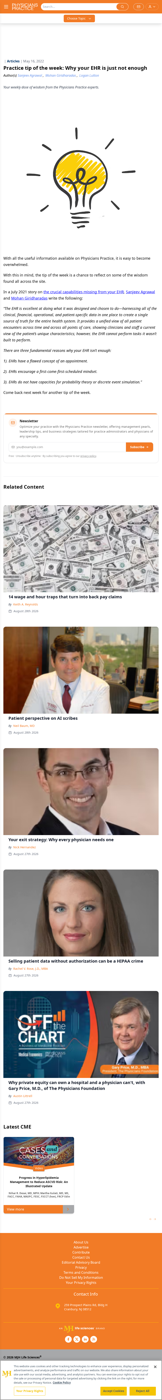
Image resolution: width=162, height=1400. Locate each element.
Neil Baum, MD (24, 726)
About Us (81, 1242)
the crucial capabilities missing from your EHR (83, 291)
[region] (81, 1380)
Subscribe (137, 447)
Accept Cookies (113, 1391)
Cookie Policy (62, 1382)
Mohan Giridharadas (29, 298)
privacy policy (88, 456)
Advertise (81, 1247)
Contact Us (81, 1257)
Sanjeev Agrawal (140, 291)
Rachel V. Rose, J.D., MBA (30, 969)
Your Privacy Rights (81, 1282)
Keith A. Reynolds (25, 604)
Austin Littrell (22, 1096)
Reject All (142, 1391)
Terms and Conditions (81, 1272)
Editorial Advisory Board (81, 1262)
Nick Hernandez (24, 847)
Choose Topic (76, 18)
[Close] (155, 1366)
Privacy (81, 1267)
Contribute (81, 1252)
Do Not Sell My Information (81, 1277)
